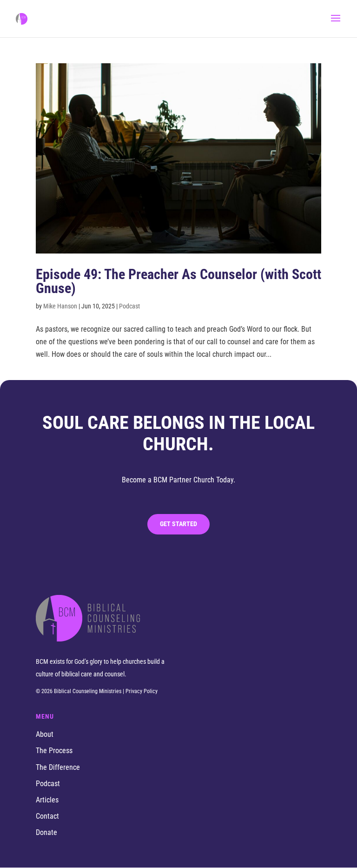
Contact (47, 816)
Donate (46, 832)
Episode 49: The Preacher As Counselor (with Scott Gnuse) (178, 281)
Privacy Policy (142, 691)
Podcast (48, 783)
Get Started (178, 523)
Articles (47, 799)
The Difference (58, 767)
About (44, 734)
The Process (54, 750)
